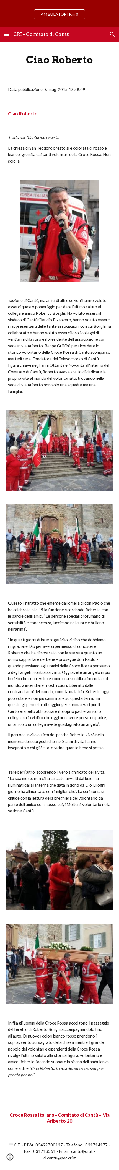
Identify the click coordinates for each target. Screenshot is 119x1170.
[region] (59, 13)
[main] (59, 60)
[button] (6, 34)
